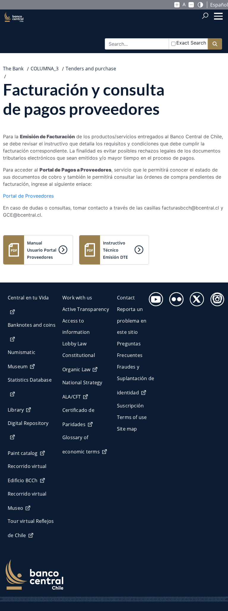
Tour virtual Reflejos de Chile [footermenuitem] (31, 528)
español (219, 4)
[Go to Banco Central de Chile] (13, 27)
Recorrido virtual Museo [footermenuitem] (27, 501)
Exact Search (191, 43)
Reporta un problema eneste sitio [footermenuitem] (131, 321)
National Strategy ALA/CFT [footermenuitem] (82, 389)
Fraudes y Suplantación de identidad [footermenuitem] (135, 380)
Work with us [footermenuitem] (77, 297)
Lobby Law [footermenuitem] (74, 343)
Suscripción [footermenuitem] (130, 405)
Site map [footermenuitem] (127, 429)
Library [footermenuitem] (16, 410)
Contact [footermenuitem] (126, 297)
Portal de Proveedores (28, 196)
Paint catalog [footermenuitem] (23, 453)
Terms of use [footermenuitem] (132, 417)
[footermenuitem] (154, 297)
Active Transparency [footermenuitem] (85, 309)
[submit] (215, 44)
